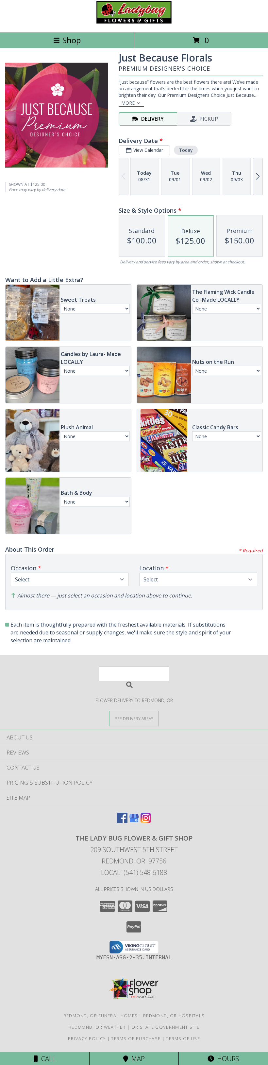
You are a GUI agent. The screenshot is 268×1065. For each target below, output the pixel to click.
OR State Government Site (165, 1027)
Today (186, 150)
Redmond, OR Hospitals (174, 1016)
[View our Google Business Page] (134, 821)
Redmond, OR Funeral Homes (100, 1016)
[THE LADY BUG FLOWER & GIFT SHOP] (134, 23)
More (128, 103)
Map (136, 1058)
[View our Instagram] (146, 821)
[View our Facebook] (122, 821)
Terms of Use (183, 1038)
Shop (71, 40)
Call (47, 1058)
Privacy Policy (87, 1038)
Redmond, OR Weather (97, 1027)
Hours (226, 1058)
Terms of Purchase (135, 1038)
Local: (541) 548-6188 (134, 872)
